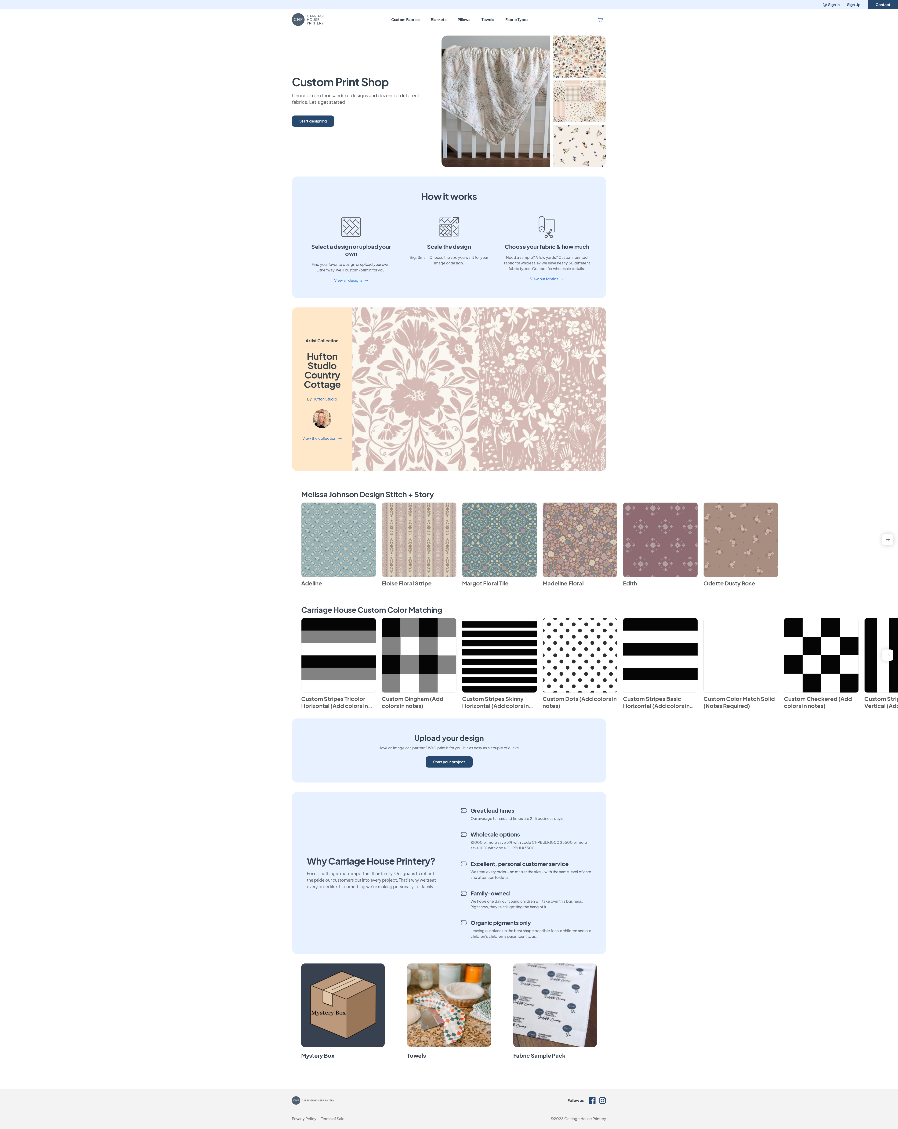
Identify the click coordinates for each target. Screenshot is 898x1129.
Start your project (449, 761)
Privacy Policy (304, 1118)
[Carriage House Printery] (308, 19)
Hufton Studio (324, 399)
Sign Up (854, 4)
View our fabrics (544, 278)
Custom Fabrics (405, 19)
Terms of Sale (332, 1118)
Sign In (834, 4)
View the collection (319, 438)
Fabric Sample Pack (539, 1055)
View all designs (348, 280)
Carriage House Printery (585, 1118)
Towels (488, 19)
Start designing (313, 121)
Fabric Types (516, 19)
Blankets (438, 19)
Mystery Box (317, 1055)
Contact (883, 4)
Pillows (464, 19)
